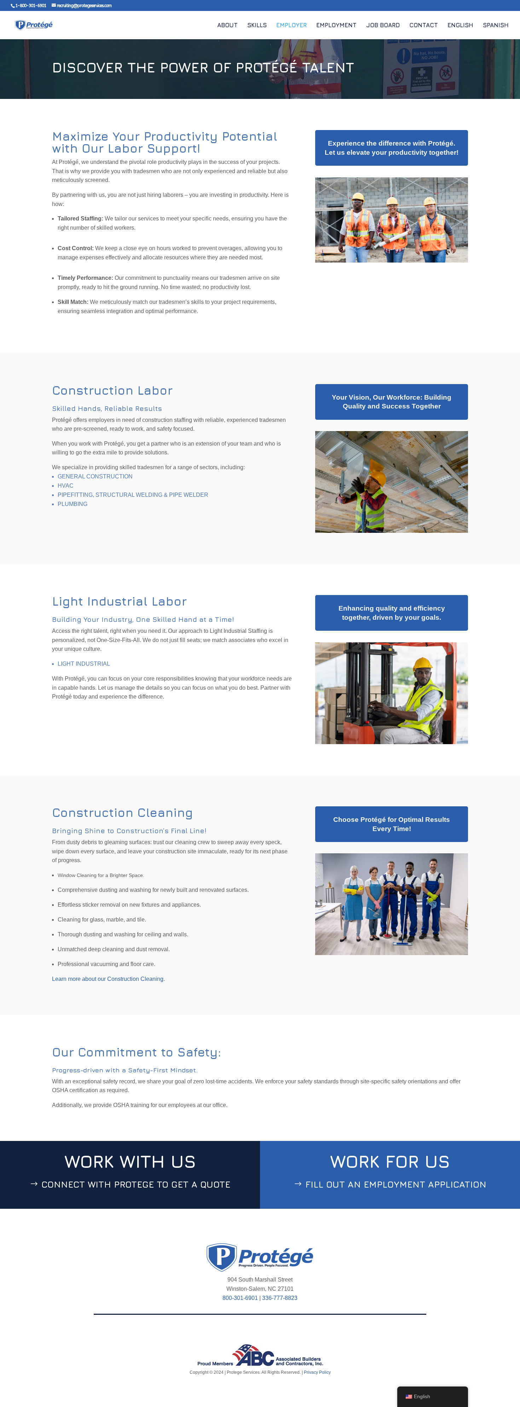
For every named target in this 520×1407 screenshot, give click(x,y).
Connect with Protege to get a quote (135, 1184)
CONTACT (423, 26)
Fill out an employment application (395, 1184)
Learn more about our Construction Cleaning (107, 979)
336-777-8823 (279, 1298)
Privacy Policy (317, 1372)
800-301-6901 (240, 1298)
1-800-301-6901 (30, 5)
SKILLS (257, 26)
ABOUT (227, 26)
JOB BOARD (383, 26)
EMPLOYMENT (336, 26)
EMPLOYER (291, 26)
